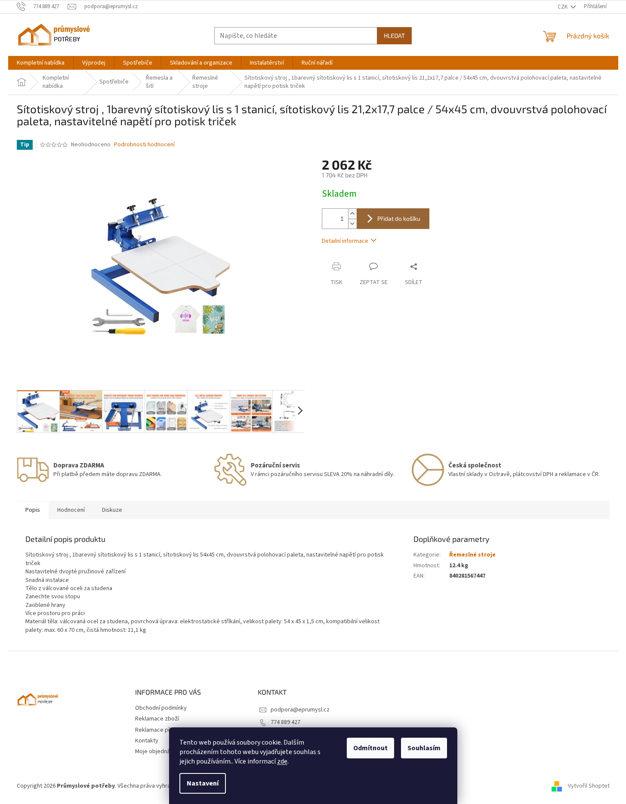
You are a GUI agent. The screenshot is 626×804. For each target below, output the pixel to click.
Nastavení (203, 783)
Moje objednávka (157, 751)
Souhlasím (424, 748)
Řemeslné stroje (472, 554)
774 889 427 (285, 722)
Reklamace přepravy (161, 730)
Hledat (394, 35)
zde (282, 761)
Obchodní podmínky (161, 708)
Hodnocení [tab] (71, 510)
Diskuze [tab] (112, 510)
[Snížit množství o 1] (352, 224)
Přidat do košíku (398, 218)
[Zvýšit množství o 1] (352, 214)
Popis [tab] (32, 510)
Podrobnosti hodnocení (144, 145)
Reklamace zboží (157, 718)
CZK (563, 7)
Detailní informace (345, 241)
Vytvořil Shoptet (589, 786)
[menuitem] (40, 63)
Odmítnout (370, 748)
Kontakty (146, 740)
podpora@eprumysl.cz (300, 709)
